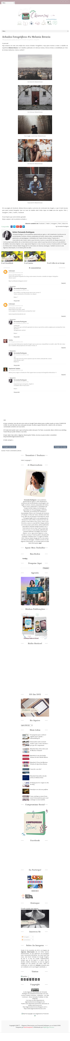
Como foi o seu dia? (35, 769)
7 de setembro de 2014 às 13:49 (22, 323)
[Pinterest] (64, 1)
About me (65, 223)
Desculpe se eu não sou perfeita (39, 789)
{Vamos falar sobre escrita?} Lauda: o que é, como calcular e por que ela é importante (39, 743)
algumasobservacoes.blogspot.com (35, 1002)
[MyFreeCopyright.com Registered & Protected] (35, 1013)
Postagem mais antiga (60, 447)
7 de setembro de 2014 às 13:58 (22, 354)
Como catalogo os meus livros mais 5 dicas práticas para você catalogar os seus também (39, 798)
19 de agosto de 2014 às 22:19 (16, 305)
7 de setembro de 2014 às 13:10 (22, 290)
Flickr (65, 210)
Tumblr (15, 212)
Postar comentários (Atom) (13, 450)
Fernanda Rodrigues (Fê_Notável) (34, 992)
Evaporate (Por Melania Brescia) (35, 202)
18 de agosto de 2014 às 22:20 (16, 272)
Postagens (26, 937)
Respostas (13, 286)
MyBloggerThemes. (48, 1027)
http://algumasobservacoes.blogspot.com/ (34, 1007)
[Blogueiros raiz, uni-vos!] (35, 891)
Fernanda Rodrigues (20, 288)
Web (10, 212)
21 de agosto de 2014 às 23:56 (16, 370)
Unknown (12, 271)
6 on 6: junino (28, 263)
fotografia (36, 39)
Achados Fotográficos (27, 39)
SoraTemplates (28, 1027)
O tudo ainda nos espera (29, 909)
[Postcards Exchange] (35, 882)
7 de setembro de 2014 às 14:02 (22, 381)
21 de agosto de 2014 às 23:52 (16, 341)
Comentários (26, 940)
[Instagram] (67, 1)
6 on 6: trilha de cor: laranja (56, 263)
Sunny (11, 340)
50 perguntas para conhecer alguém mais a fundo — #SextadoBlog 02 (38, 736)
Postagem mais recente (9, 447)
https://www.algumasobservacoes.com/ (35, 1008)
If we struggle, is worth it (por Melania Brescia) (35, 136)
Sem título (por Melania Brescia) (34, 112)
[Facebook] (61, 1)
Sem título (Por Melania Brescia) (34, 81)
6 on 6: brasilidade (7, 263)
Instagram (5, 212)
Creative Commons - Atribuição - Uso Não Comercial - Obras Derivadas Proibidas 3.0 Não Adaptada (35, 996)
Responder (63, 283)
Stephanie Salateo (14, 368)
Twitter (48, 223)
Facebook (21, 212)
